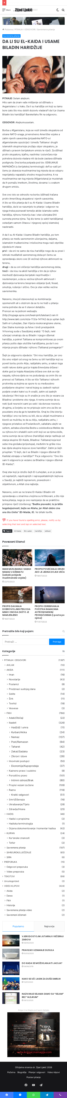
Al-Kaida (17, 531)
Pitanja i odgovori (37, 1072)
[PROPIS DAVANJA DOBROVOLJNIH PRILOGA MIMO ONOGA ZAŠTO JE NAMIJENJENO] (17, 594)
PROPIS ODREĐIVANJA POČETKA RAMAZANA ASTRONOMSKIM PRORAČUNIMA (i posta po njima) (50, 612)
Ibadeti (12, 722)
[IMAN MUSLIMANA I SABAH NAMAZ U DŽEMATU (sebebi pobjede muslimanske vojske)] (17, 557)
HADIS (10, 814)
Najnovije (49, 926)
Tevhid (12, 703)
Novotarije (14, 679)
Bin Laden (28, 531)
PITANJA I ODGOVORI (24, 29)
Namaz (15, 737)
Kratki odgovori (20, 794)
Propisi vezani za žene (21, 785)
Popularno (18, 926)
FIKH (9, 713)
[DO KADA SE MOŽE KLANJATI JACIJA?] (10, 968)
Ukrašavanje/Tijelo (19, 804)
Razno (12, 789)
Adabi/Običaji (16, 717)
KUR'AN (11, 833)
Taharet (15, 746)
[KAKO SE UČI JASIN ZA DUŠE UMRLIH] (10, 983)
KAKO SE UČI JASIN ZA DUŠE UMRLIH (41, 978)
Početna (8, 29)
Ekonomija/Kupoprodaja (25, 765)
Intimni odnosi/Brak (22, 780)
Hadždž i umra (19, 727)
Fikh (9, 900)
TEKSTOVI (9, 876)
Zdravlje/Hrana (17, 809)
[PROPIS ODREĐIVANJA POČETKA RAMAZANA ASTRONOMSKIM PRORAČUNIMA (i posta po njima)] (50, 594)
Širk (11, 698)
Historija (11, 905)
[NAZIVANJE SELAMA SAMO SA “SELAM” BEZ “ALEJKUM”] (10, 998)
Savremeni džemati (16, 915)
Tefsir (12, 842)
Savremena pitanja (46, 29)
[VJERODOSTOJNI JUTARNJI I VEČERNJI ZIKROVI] (10, 940)
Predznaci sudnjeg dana (22, 689)
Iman (11, 674)
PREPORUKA (10, 862)
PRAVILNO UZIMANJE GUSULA (38, 950)
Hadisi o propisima (19, 818)
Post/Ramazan (19, 741)
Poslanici (14, 684)
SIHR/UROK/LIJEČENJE (19, 852)
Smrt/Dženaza (17, 799)
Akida (9, 891)
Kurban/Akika (19, 732)
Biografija (21, 1072)
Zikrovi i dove (19, 756)
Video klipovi (53, 1072)
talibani (48, 531)
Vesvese (13, 708)
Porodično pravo (18, 775)
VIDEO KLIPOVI (11, 886)
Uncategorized (11, 881)
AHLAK (10, 665)
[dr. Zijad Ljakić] (25, 10)
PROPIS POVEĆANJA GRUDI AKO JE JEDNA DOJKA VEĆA (50, 570)
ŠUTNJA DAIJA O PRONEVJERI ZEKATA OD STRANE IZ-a (35, 2)
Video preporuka (15, 871)
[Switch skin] (57, 10)
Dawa (9, 895)
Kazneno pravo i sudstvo (22, 770)
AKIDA (10, 670)
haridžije (38, 531)
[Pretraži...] (63, 10)
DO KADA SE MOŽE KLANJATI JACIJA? (42, 963)
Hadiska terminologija (21, 823)
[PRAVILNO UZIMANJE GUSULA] (10, 954)
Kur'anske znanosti (19, 838)
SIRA (9, 857)
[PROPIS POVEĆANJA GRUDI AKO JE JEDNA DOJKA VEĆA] (50, 557)
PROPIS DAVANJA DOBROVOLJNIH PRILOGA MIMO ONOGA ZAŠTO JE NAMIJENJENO (16, 611)
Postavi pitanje (33, 1077)
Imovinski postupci (19, 761)
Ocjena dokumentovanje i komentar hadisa (32, 828)
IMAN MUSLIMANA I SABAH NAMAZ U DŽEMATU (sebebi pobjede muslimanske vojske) (16, 573)
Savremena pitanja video (19, 910)
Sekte (12, 693)
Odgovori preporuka (17, 867)
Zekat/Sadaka (19, 751)
